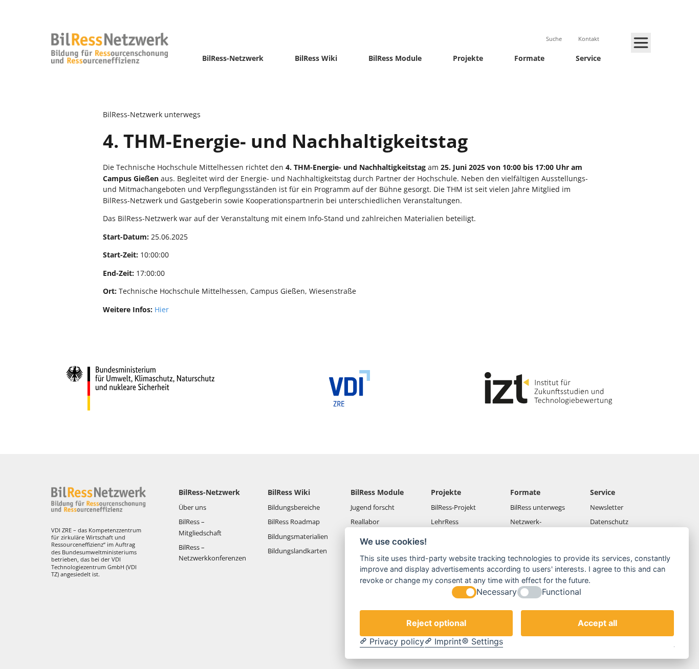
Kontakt (589, 38)
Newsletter (606, 507)
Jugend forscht (373, 507)
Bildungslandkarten (298, 550)
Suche (554, 38)
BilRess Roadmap (294, 521)
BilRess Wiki (316, 58)
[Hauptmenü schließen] (641, 43)
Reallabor (365, 521)
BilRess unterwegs (538, 507)
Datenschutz (610, 521)
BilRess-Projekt (454, 507)
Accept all (597, 623)
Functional (561, 592)
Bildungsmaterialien (298, 536)
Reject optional (436, 623)
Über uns (193, 507)
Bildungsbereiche (294, 507)
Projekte (468, 58)
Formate (529, 58)
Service (588, 58)
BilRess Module (395, 58)
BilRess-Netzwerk (233, 58)
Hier (162, 309)
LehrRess (445, 521)
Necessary (496, 592)
